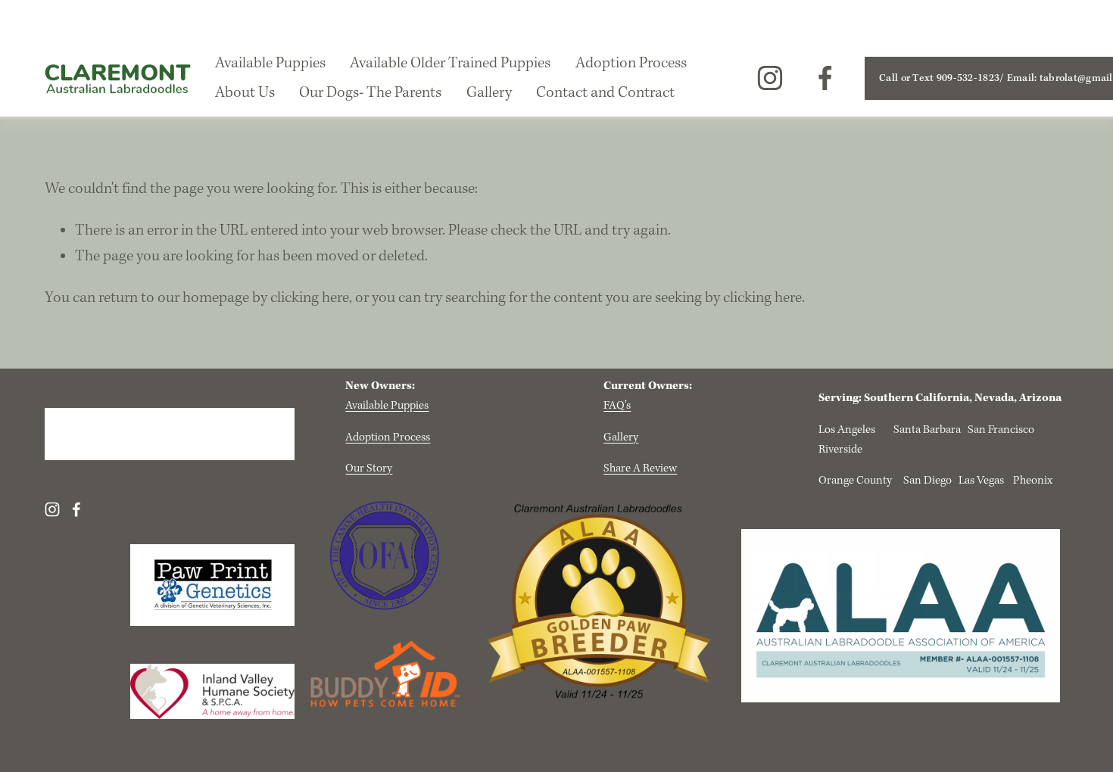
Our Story (368, 468)
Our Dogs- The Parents (370, 93)
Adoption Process (631, 63)
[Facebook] (825, 78)
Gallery (489, 93)
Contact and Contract (605, 93)
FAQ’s (617, 405)
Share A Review (640, 468)
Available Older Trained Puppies (450, 63)
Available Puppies (270, 63)
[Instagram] (770, 78)
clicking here (309, 298)
